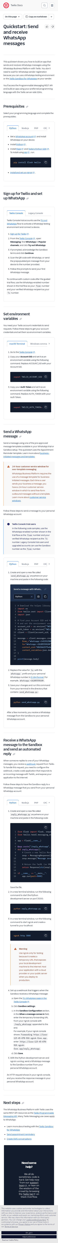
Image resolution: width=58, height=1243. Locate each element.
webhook (30, 764)
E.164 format (37, 677)
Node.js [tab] (25, 128)
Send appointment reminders (21, 1134)
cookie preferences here (36, 1220)
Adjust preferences (29, 1237)
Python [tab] (12, 128)
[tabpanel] (29, 152)
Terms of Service (11, 1226)
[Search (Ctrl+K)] (44, 5)
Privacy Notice (24, 1224)
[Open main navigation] (52, 5)
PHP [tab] (36, 128)
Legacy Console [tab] (35, 213)
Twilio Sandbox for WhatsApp (23, 78)
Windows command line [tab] (41, 344)
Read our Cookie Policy (10, 1240)
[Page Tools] (51, 16)
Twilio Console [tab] (16, 213)
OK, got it (29, 1233)
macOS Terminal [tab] (17, 344)
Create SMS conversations (19, 1139)
